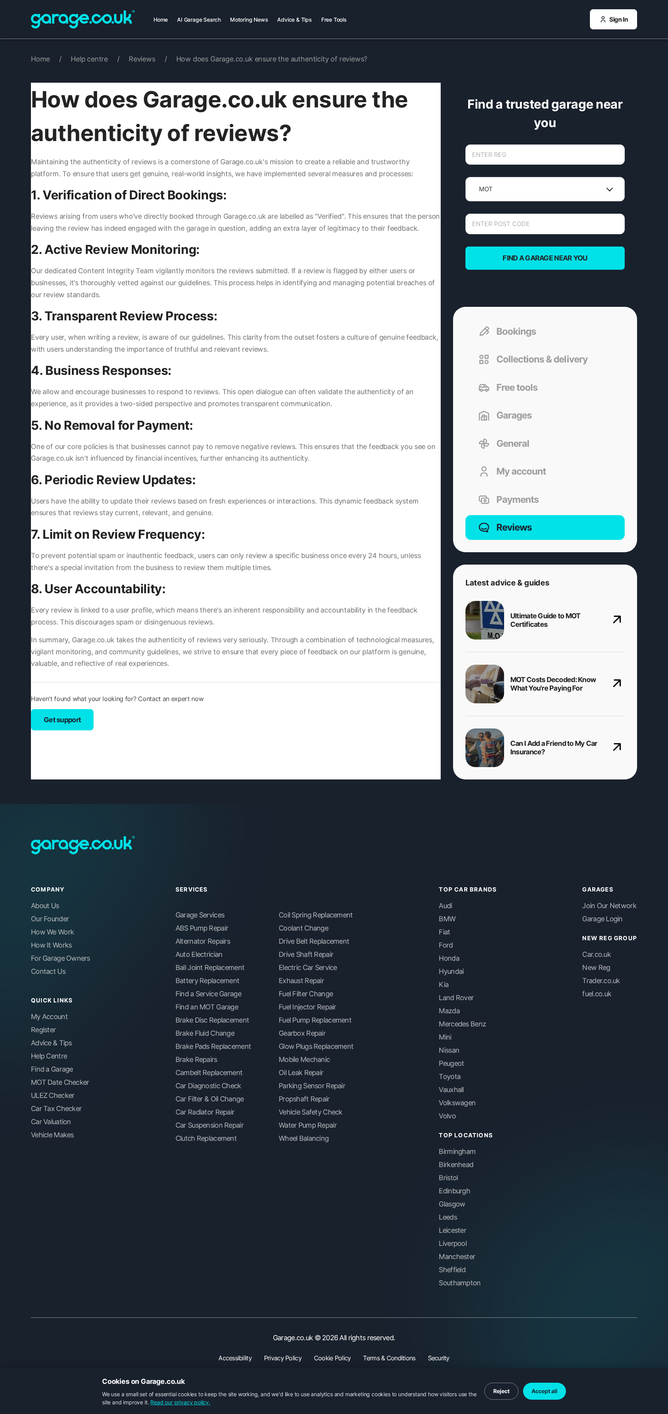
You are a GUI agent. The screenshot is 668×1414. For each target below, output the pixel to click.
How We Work (52, 932)
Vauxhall (451, 1089)
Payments (517, 499)
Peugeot (451, 1063)
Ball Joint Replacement (210, 967)
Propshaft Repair (304, 1099)
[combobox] (479, 189)
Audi (445, 905)
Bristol (448, 1177)
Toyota (449, 1076)
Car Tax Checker (56, 1108)
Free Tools (334, 19)
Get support (62, 720)
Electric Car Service (308, 967)
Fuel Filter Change (306, 993)
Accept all (544, 1391)
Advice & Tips (294, 19)
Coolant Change (303, 928)
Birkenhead (456, 1164)
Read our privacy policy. (180, 1402)
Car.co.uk (596, 954)
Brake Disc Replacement (212, 1020)
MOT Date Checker (60, 1082)
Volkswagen (457, 1102)
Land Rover (456, 997)
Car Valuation (51, 1121)
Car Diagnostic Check (208, 1085)
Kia (443, 984)
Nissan (449, 1050)
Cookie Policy (332, 1358)
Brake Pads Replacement (213, 1046)
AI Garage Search (199, 19)
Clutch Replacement (206, 1138)
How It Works (51, 945)
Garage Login (602, 918)
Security (439, 1358)
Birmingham (457, 1151)
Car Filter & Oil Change (210, 1099)
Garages (514, 415)
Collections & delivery (542, 359)
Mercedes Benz (462, 1024)
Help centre (95, 59)
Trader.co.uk (601, 980)
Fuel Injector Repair (307, 1007)
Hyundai (451, 971)
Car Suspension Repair (210, 1125)
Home (160, 19)
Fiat (444, 932)
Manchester (457, 1256)
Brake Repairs (196, 1059)
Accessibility (235, 1358)
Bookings (516, 331)
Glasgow (452, 1204)
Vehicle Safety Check (311, 1112)
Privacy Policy (283, 1358)
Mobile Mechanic (304, 1059)
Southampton (460, 1283)
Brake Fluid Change (205, 1033)
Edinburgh (454, 1191)
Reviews (148, 59)
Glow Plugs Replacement (316, 1046)
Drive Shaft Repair (306, 954)
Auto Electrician (199, 954)
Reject (501, 1391)
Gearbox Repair (302, 1033)
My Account (49, 1016)
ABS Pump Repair (202, 928)
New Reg (596, 967)
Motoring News (249, 19)
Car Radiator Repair (205, 1112)
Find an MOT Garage (207, 1007)
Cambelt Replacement (209, 1072)
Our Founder (50, 918)
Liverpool (453, 1243)
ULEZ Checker (52, 1095)
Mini (445, 1037)
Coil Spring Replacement (316, 915)
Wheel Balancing (304, 1138)
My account (521, 471)
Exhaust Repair (301, 980)
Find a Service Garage (208, 993)
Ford (446, 945)
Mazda (449, 1010)
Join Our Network (609, 905)
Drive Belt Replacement (314, 941)
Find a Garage (52, 1069)
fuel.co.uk (596, 993)
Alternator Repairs (203, 941)
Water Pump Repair (308, 1125)
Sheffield (452, 1269)
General (512, 443)
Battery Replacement (207, 980)
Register (43, 1029)
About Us (45, 905)
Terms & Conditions (389, 1358)
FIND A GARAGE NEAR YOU (545, 258)
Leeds (448, 1217)
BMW (447, 918)
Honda (449, 958)
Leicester (452, 1230)
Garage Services (200, 915)
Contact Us (48, 971)
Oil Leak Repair (301, 1072)
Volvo (447, 1116)
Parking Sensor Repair (312, 1085)
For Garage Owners (60, 958)
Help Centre (49, 1056)
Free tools (516, 387)
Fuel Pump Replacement (315, 1020)
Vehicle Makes (52, 1135)
